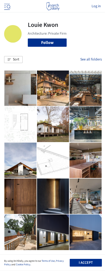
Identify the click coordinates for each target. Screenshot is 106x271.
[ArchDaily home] (52, 6)
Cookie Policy (23, 264)
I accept (86, 262)
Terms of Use (48, 261)
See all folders (91, 59)
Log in (96, 6)
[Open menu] (6, 6)
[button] (13, 59)
